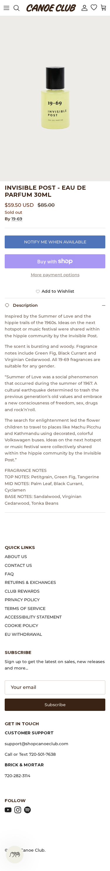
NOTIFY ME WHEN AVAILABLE (55, 242)
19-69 (16, 218)
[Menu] (6, 7)
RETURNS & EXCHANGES (30, 582)
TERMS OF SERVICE (25, 608)
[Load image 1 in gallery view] (55, 98)
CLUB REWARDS (22, 591)
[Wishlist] (94, 8)
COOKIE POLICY (21, 625)
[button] (84, 8)
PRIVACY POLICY (22, 599)
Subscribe (55, 704)
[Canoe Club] (51, 8)
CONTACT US (18, 565)
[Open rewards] (14, 854)
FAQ (9, 574)
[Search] (19, 7)
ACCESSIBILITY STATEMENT (33, 617)
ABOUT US (16, 556)
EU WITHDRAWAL (23, 634)
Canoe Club (32, 850)
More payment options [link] (55, 274)
